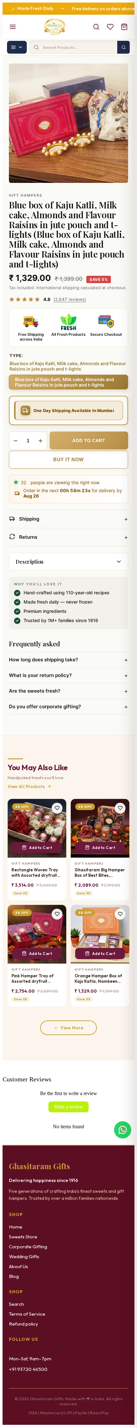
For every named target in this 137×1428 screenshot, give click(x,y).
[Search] (96, 27)
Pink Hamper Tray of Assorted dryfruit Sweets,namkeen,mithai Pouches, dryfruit (36, 978)
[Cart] (124, 27)
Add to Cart (40, 847)
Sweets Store (23, 1237)
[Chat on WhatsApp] (122, 1130)
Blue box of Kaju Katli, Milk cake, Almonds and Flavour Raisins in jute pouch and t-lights (64, 382)
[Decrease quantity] (15, 441)
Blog (14, 1276)
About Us (18, 1266)
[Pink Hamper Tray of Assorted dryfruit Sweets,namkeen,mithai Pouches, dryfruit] (37, 934)
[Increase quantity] (40, 441)
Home (15, 1227)
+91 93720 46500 (28, 1369)
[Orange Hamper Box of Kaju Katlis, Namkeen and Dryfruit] (100, 934)
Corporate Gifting (28, 1247)
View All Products (26, 786)
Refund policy (23, 1324)
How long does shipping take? (68, 660)
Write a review (68, 1106)
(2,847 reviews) (70, 299)
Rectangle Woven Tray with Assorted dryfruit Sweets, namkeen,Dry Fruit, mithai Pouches (34, 872)
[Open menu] (13, 27)
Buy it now (68, 459)
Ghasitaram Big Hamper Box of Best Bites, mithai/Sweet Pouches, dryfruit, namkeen (100, 872)
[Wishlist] (110, 27)
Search (16, 1304)
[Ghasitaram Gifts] (54, 27)
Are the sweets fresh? (68, 691)
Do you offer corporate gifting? (68, 706)
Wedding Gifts (24, 1256)
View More (72, 1027)
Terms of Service (27, 1314)
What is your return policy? (68, 675)
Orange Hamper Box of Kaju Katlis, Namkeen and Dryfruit (98, 978)
